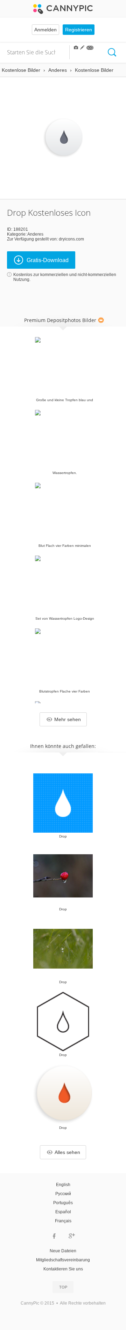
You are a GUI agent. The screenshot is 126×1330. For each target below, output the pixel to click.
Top (63, 1287)
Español (63, 1211)
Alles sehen (67, 1152)
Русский (63, 1193)
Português (63, 1202)
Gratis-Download (48, 260)
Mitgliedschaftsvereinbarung (63, 1260)
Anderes (35, 234)
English (63, 1184)
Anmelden (45, 29)
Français (63, 1220)
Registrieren (78, 29)
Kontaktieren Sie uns (63, 1269)
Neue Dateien (63, 1250)
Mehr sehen (67, 719)
